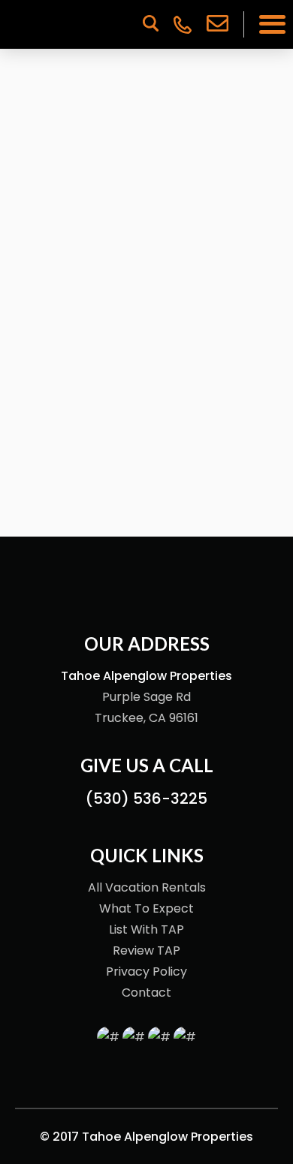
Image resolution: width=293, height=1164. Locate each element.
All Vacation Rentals (147, 887)
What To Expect (146, 908)
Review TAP (146, 950)
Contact (146, 992)
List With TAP (146, 929)
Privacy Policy (146, 971)
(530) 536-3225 (146, 798)
